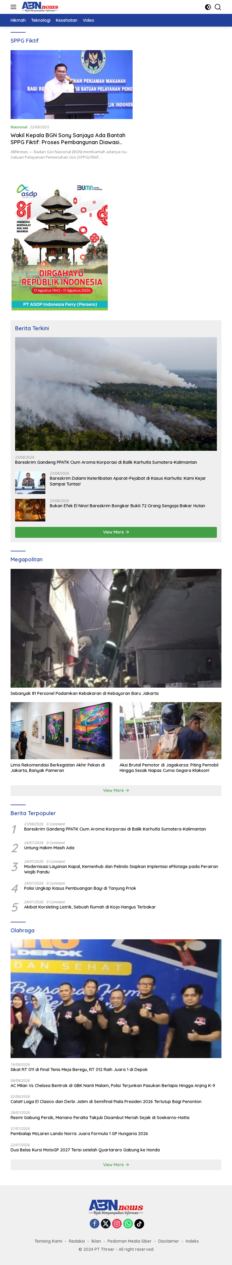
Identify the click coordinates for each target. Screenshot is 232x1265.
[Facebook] (94, 1224)
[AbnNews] (39, 7)
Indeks (192, 1241)
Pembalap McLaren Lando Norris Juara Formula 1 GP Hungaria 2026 (79, 1133)
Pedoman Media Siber (130, 1241)
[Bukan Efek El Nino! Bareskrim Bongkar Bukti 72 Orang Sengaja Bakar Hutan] (30, 510)
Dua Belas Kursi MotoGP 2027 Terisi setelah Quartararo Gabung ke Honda (85, 1150)
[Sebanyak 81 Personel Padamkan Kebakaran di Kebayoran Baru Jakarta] (116, 628)
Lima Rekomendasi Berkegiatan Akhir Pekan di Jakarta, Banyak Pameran (58, 767)
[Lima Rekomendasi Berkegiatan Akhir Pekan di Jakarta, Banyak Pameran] (61, 730)
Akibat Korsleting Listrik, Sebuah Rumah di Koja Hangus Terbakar (90, 907)
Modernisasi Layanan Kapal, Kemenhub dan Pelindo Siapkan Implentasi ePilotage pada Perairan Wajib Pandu (121, 869)
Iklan (96, 1241)
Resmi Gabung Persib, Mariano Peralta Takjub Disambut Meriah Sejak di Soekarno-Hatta (100, 1117)
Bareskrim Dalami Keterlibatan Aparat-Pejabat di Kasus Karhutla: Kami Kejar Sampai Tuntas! (128, 481)
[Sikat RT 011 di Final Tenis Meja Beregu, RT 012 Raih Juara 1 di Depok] (116, 998)
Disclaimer (168, 1241)
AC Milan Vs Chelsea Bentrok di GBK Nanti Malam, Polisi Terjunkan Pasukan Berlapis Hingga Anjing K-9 (113, 1085)
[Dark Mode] (208, 7)
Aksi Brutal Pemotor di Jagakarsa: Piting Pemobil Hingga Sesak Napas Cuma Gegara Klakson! (169, 767)
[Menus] (15, 7)
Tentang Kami (48, 1241)
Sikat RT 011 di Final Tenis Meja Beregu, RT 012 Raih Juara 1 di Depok (79, 1069)
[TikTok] (139, 1224)
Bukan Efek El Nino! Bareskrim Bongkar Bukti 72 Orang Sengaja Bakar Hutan (127, 505)
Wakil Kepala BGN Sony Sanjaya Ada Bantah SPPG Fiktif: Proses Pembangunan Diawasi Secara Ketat (68, 142)
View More (114, 532)
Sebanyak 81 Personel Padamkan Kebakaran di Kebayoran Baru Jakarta (85, 693)
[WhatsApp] (128, 1224)
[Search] (217, 7)
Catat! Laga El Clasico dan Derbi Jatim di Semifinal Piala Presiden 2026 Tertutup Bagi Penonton (106, 1101)
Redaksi (77, 1241)
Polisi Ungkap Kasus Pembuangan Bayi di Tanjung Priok (80, 888)
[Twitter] (106, 1224)
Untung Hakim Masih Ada (49, 847)
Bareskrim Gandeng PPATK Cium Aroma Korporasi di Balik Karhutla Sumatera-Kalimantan (106, 462)
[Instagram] (117, 1224)
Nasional (19, 127)
